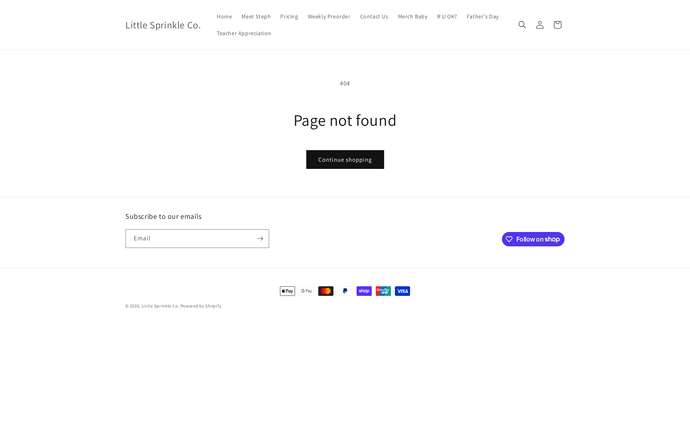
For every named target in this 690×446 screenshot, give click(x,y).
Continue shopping (345, 159)
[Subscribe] (260, 238)
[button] (522, 25)
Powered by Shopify (201, 306)
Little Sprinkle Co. (160, 306)
